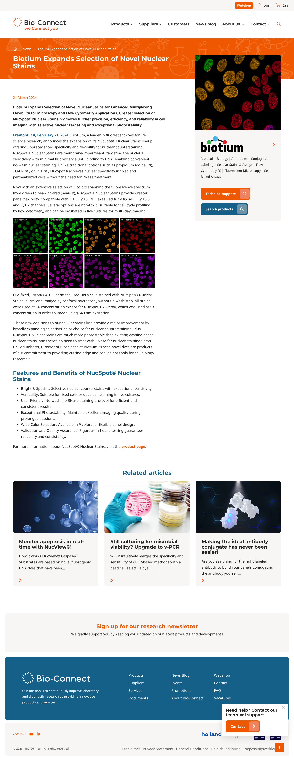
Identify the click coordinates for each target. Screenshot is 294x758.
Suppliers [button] (149, 24)
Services (135, 690)
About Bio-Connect (187, 698)
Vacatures (222, 698)
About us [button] (231, 24)
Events (177, 682)
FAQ (217, 690)
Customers (178, 24)
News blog (205, 24)
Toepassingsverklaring (262, 748)
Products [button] (120, 24)
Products (136, 675)
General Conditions (192, 748)
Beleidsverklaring (226, 748)
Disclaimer (131, 748)
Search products (219, 209)
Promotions (181, 690)
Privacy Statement (158, 748)
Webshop (244, 5)
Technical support (221, 193)
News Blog (180, 675)
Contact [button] (258, 24)
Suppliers (136, 682)
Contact (220, 682)
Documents (138, 698)
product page (133, 446)
